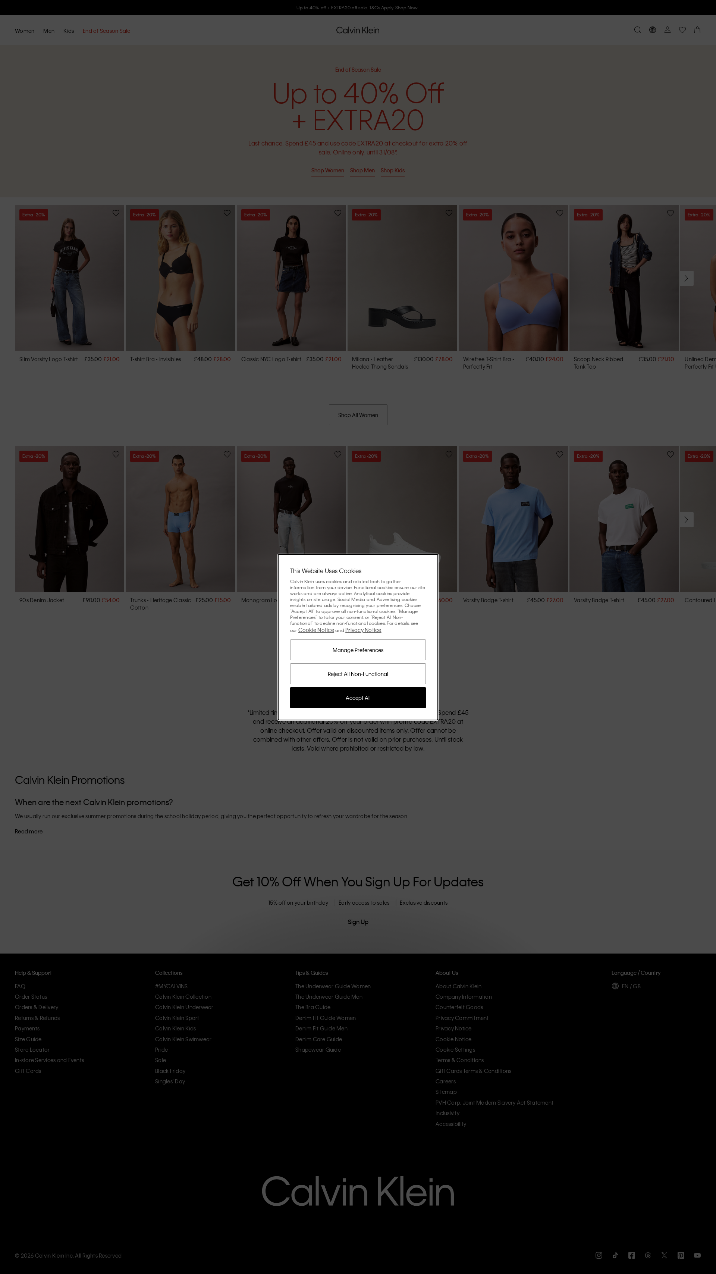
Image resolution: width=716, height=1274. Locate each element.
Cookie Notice (316, 629)
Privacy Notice (363, 629)
